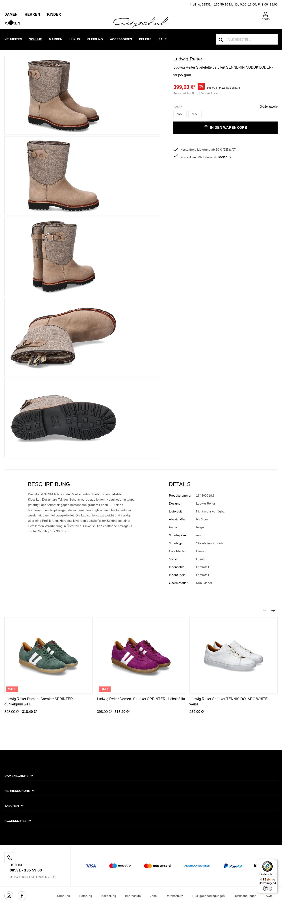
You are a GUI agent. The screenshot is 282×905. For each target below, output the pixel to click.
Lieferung (85, 896)
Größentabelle (269, 106)
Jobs (153, 896)
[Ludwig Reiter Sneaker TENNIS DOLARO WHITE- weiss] (233, 655)
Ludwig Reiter (187, 58)
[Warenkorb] (275, 12)
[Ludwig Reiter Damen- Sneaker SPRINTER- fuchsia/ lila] (141, 655)
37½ (180, 114)
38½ (195, 114)
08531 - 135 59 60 (26, 870)
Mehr (222, 157)
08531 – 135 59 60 (215, 4)
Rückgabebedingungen (208, 896)
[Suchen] (221, 39)
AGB (269, 896)
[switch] (267, 888)
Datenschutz (174, 896)
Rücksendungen (245, 896)
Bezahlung (108, 896)
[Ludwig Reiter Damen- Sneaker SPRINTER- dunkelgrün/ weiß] (48, 655)
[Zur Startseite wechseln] (140, 22)
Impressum (133, 896)
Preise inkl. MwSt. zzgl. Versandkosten (196, 93)
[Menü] (275, 861)
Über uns (63, 896)
